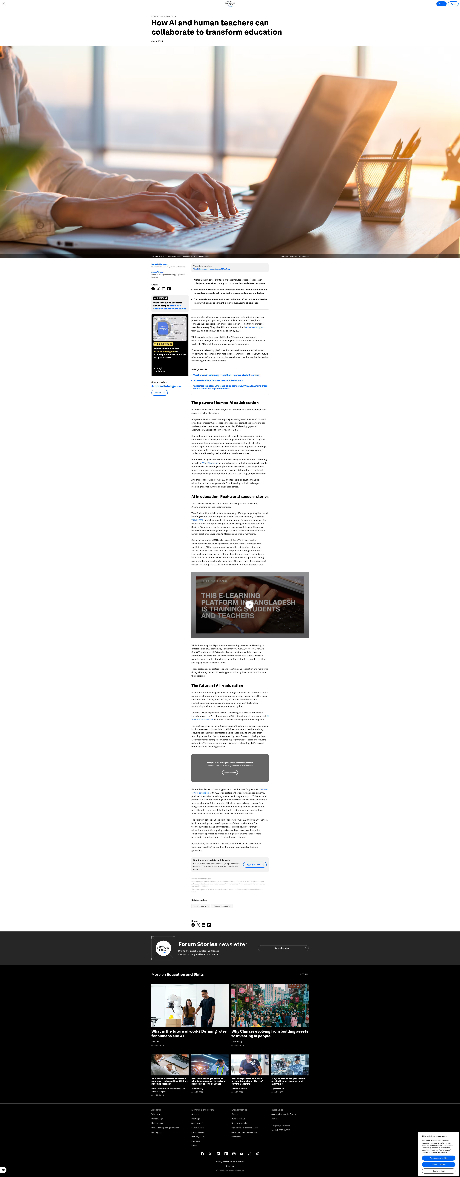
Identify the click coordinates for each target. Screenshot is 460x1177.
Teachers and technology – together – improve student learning (226, 375)
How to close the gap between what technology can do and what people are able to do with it (208, 1081)
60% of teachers (210, 463)
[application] (250, 605)
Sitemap (230, 1166)
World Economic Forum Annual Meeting (211, 269)
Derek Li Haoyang (159, 264)
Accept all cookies (439, 1164)
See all (304, 974)
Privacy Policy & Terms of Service (230, 1161)
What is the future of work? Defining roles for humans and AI (189, 1033)
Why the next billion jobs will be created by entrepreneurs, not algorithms (288, 1081)
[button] (250, 605)
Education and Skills (164, 17)
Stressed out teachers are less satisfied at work (218, 380)
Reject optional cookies (438, 1158)
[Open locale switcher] (3, 1170)
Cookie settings (439, 1171)
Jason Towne (157, 272)
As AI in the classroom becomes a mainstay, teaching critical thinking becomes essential (169, 1081)
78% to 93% (197, 520)
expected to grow (254, 327)
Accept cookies (230, 772)
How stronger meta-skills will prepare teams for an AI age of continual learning (247, 1081)
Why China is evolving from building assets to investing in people (269, 1033)
